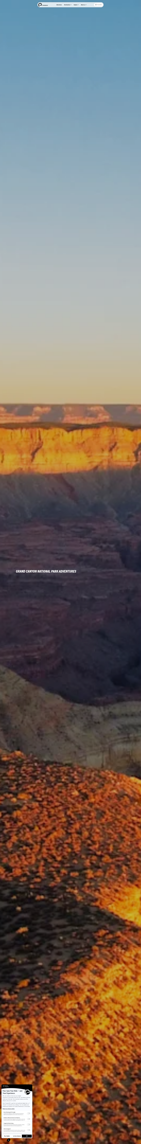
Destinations (67, 4)
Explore (75, 4)
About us (83, 4)
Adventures (59, 4)
